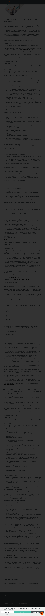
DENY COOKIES (7, 612)
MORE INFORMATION (37, 612)
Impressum (38, 614)
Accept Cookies (22, 612)
